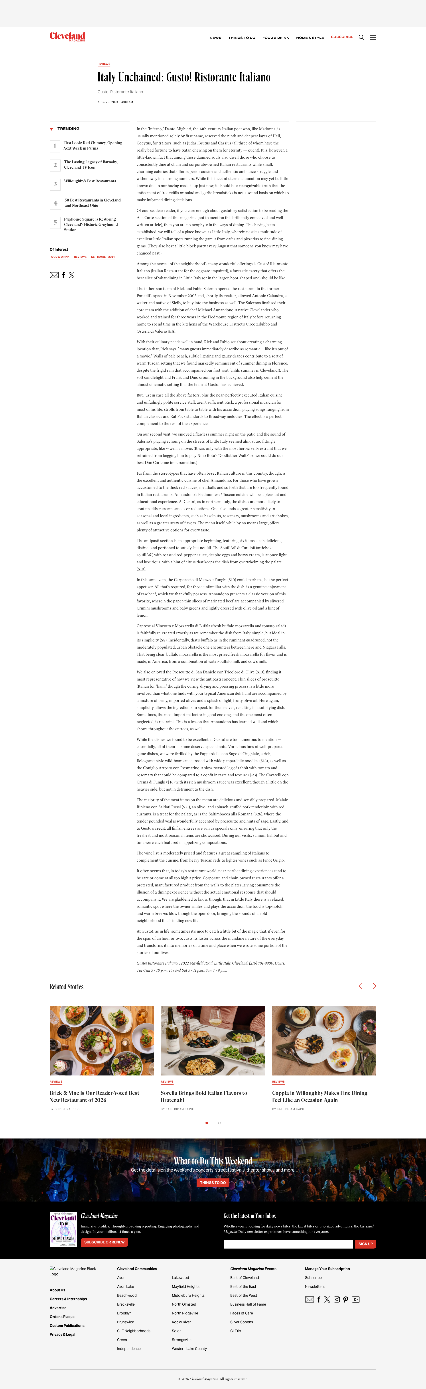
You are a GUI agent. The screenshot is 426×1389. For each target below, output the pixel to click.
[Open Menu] (373, 38)
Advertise (58, 1308)
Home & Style (310, 38)
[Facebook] (319, 1299)
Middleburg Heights (188, 1295)
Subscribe (342, 37)
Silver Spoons (241, 1322)
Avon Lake (125, 1286)
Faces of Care (241, 1313)
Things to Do (241, 38)
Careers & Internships (68, 1299)
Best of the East (243, 1286)
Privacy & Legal (62, 1334)
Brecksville (126, 1304)
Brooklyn (124, 1313)
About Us (57, 1290)
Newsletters (315, 1286)
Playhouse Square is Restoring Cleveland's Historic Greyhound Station (91, 224)
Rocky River (181, 1322)
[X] (327, 1299)
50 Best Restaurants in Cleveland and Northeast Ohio (93, 203)
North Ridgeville (185, 1313)
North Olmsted (184, 1304)
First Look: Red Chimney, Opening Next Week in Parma (92, 145)
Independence (129, 1348)
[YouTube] (356, 1299)
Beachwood (127, 1295)
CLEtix (235, 1331)
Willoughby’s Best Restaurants (90, 181)
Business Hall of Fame (248, 1304)
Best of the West (243, 1295)
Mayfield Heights (185, 1286)
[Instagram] (337, 1299)
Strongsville (181, 1340)
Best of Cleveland (244, 1277)
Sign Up (366, 1244)
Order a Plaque (62, 1316)
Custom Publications (67, 1325)
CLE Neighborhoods (133, 1331)
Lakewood (180, 1277)
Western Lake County (189, 1348)
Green (122, 1340)
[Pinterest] (345, 1299)
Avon (121, 1277)
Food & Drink (275, 38)
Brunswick (125, 1322)
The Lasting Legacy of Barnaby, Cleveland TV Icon (91, 165)
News (215, 38)
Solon (176, 1331)
